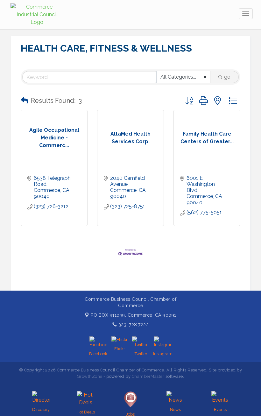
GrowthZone (89, 376)
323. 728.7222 (133, 324)
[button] (24, 100)
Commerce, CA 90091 (133, 315)
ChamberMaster (148, 376)
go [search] (227, 77)
